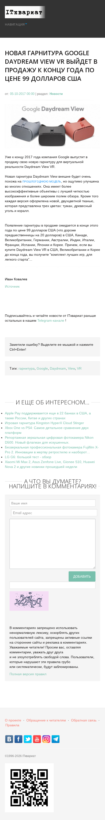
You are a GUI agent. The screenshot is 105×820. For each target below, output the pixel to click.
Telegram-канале (50, 320)
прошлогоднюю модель (41, 181)
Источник (12, 286)
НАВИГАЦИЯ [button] (15, 24)
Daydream (58, 368)
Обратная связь (83, 720)
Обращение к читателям (46, 720)
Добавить (82, 576)
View (71, 368)
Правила (12, 725)
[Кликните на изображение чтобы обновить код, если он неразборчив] (29, 601)
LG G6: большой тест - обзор (28, 457)
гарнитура (27, 368)
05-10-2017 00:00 (22, 94)
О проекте (13, 720)
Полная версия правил (28, 674)
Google (42, 368)
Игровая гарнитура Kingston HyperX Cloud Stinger (44, 423)
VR (79, 368)
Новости (56, 94)
